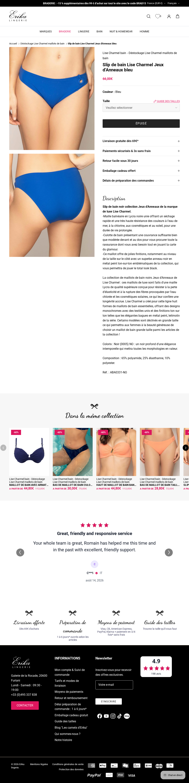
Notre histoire (63, 740)
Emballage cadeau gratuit (71, 715)
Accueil (13, 43)
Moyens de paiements (69, 691)
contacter (25, 705)
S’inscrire (108, 701)
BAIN (99, 31)
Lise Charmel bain (114, 53)
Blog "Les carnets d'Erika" (71, 727)
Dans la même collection (94, 415)
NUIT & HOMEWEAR (121, 31)
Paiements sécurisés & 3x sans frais (127, 151)
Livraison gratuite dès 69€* (120, 141)
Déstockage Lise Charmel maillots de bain (42, 43)
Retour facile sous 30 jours (120, 161)
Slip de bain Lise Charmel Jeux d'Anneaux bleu (92, 43)
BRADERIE (65, 31)
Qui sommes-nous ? (67, 734)
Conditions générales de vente (68, 764)
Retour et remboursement (71, 698)
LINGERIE (83, 31)
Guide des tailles (168, 101)
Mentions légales (39, 764)
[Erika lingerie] (18, 15)
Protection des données (71, 769)
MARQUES (46, 31)
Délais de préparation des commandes (128, 180)
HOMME (144, 31)
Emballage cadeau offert (119, 171)
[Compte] (168, 16)
